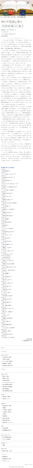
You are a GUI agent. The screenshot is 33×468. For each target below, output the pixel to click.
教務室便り (5, 456)
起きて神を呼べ (6, 180)
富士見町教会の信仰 (7, 390)
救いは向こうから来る (8, 337)
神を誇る (5, 225)
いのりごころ (6, 460)
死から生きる (6, 238)
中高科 (4, 414)
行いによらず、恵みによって (10, 183)
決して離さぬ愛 (6, 305)
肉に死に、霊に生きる (8, 270)
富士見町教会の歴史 (7, 384)
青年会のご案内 (6, 396)
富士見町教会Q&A (7, 437)
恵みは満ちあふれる (7, 231)
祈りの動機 (5, 273)
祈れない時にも (6, 286)
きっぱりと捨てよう (7, 251)
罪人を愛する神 (6, 222)
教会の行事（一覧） (7, 451)
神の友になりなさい (7, 308)
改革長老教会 (6, 388)
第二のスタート (6, 235)
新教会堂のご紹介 (7, 458)
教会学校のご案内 (7, 405)
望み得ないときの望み (8, 209)
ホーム (2, 17)
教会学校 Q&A (6, 420)
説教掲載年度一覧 (27, 340)
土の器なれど (6, 257)
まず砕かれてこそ (7, 254)
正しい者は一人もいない (9, 174)
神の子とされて (6, 279)
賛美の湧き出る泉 (7, 215)
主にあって (5, 315)
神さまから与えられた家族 (9, 203)
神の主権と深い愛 (7, 295)
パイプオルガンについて (9, 382)
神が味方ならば (6, 299)
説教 (6, 17)
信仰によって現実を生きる (9, 187)
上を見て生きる (6, 241)
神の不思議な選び (7, 324)
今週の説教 (29, 339)
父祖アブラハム (6, 196)
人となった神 (6, 292)
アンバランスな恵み (7, 228)
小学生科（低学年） (7, 410)
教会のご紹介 (6, 376)
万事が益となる (6, 289)
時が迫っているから (7, 260)
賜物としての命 (6, 247)
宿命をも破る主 (6, 302)
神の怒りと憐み (6, 331)
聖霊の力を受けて (7, 199)
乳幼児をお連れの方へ (8, 365)
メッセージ (4, 351)
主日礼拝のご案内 (7, 357)
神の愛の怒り (6, 171)
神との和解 (5, 219)
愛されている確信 (7, 311)
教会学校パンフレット (8, 422)
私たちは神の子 (6, 276)
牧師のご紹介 (6, 378)
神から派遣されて (7, 244)
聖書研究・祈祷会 (7, 363)
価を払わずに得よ (7, 193)
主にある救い (6, 206)
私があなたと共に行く (8, 177)
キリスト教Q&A (6, 439)
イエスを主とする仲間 (8, 327)
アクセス (3, 369)
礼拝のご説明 (6, 359)
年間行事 (5, 416)
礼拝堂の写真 (6, 380)
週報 (4, 445)
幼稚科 (4, 407)
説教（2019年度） (12, 17)
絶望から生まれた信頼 (8, 263)
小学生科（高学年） (7, 412)
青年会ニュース (6, 398)
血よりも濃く (6, 321)
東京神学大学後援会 (7, 386)
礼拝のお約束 (6, 418)
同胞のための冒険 (7, 318)
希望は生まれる (6, 212)
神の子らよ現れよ (7, 283)
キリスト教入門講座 (7, 361)
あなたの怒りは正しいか (9, 267)
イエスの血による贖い (8, 190)
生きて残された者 (7, 334)
